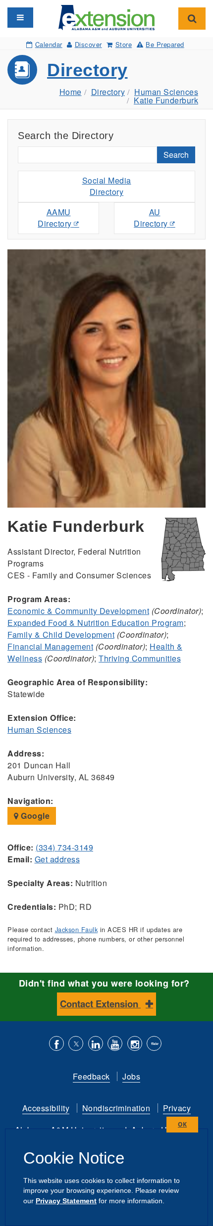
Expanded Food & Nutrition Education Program (95, 622)
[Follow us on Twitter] (75, 1044)
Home (70, 91)
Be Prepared (165, 44)
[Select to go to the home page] (106, 16)
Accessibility (46, 1108)
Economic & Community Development (78, 610)
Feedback (91, 1076)
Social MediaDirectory (106, 186)
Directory (87, 70)
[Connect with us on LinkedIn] (95, 1044)
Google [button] (34, 815)
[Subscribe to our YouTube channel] (114, 1044)
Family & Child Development (60, 634)
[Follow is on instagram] (134, 1044)
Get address (57, 859)
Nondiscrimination (116, 1108)
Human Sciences (166, 91)
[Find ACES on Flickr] (154, 1044)
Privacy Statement (66, 1201)
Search (176, 154)
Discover (88, 44)
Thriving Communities (140, 658)
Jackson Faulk (76, 929)
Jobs (131, 1076)
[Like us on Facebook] (56, 1044)
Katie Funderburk (166, 100)
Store (123, 44)
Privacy (177, 1108)
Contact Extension (100, 1003)
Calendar (48, 44)
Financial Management (50, 646)
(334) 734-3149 (64, 847)
